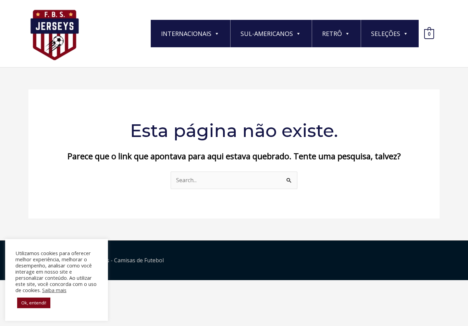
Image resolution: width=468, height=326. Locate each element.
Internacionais (186, 33)
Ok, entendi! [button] (33, 303)
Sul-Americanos (267, 33)
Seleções (385, 33)
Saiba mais (54, 290)
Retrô (332, 33)
